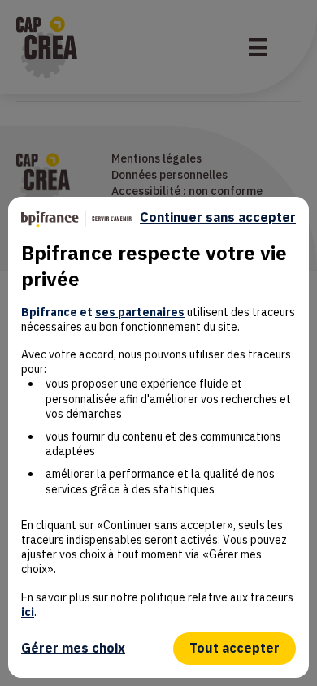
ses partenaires (140, 312)
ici (27, 612)
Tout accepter (234, 648)
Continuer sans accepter (218, 217)
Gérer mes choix (73, 648)
